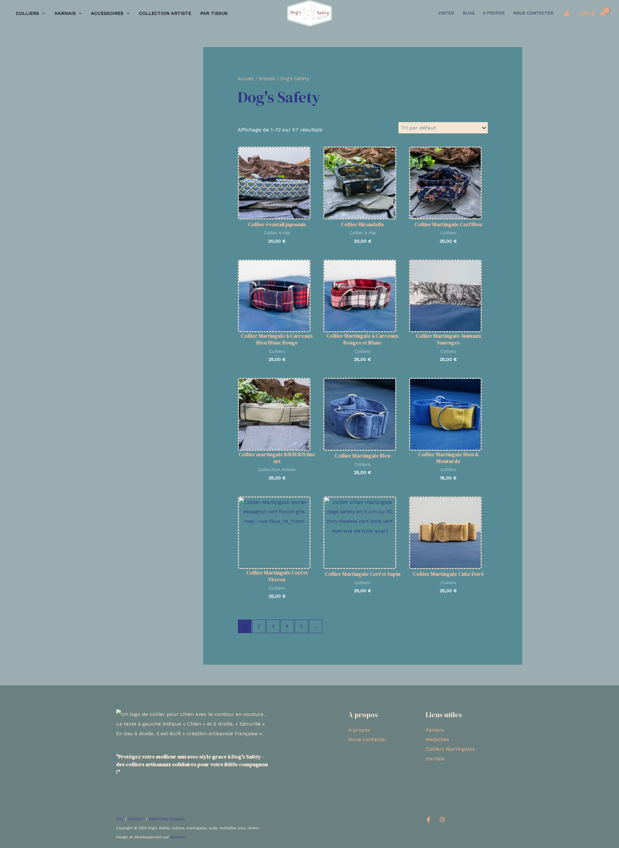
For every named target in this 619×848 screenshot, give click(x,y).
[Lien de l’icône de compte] (567, 13)
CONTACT (136, 819)
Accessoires (107, 13)
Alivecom (179, 837)
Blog (469, 13)
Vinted (446, 13)
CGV (119, 819)
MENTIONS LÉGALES (167, 819)
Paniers (435, 730)
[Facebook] (428, 820)
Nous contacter (533, 13)
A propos (494, 13)
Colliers (27, 13)
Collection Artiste (165, 13)
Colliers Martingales (450, 749)
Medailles (437, 739)
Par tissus (214, 13)
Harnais (65, 13)
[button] (42, 13)
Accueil (246, 79)
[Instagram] (442, 820)
